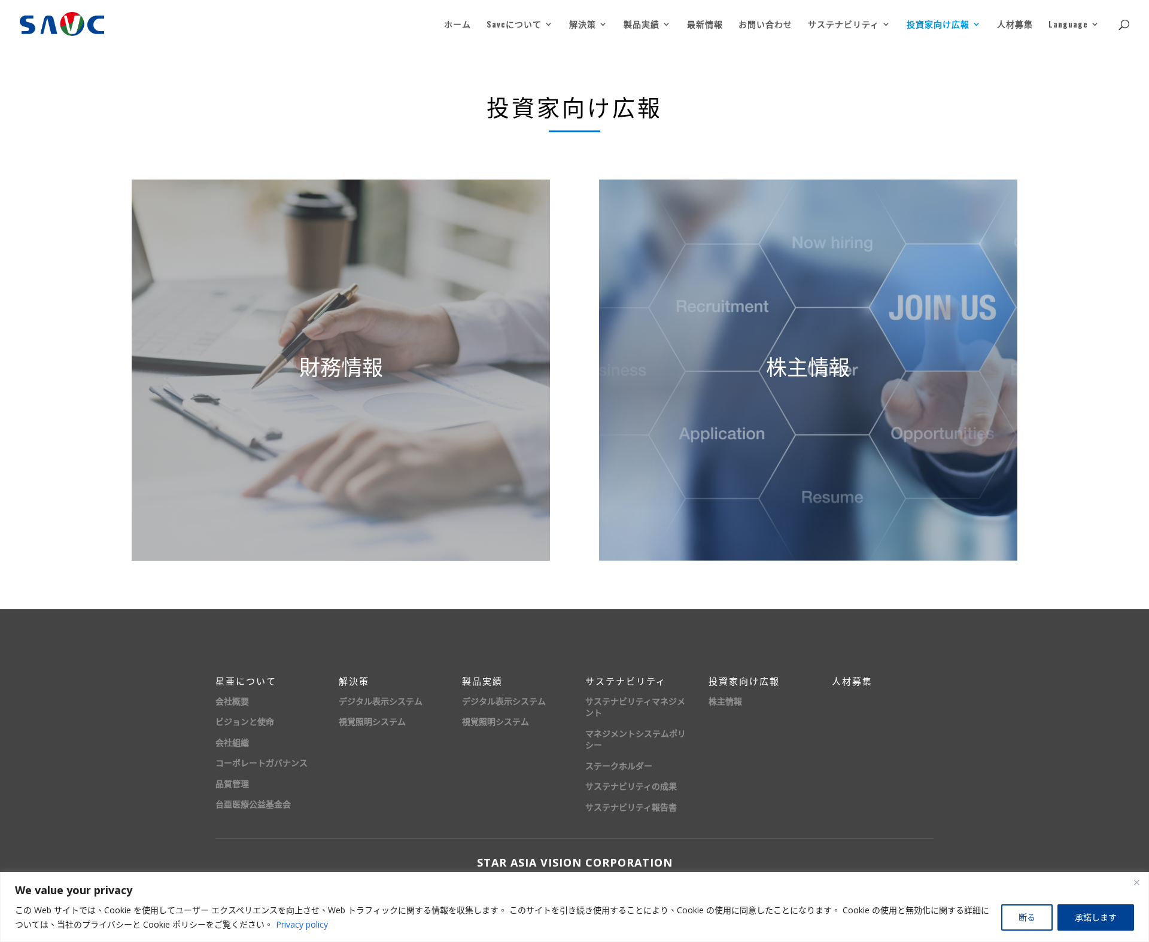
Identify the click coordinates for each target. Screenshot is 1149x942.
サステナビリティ (843, 25)
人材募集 (1015, 25)
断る (1027, 917)
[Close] (1136, 882)
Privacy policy (302, 924)
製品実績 (641, 25)
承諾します (1096, 917)
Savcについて (514, 25)
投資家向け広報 (938, 25)
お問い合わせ (765, 25)
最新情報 (705, 25)
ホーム (457, 25)
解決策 (582, 25)
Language (1068, 25)
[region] (574, 907)
